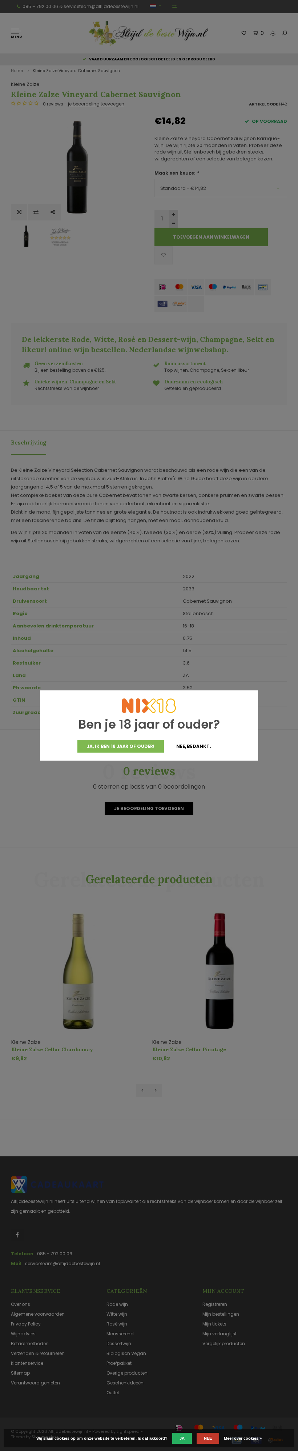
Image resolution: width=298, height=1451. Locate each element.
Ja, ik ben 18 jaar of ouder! (120, 746)
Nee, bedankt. (193, 746)
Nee (208, 1438)
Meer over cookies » (243, 1438)
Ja (182, 1438)
